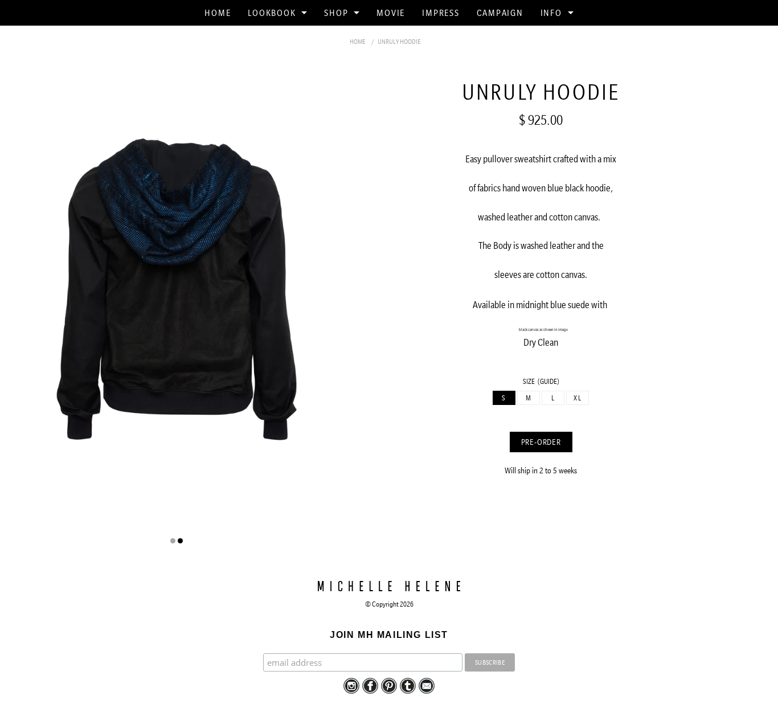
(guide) (548, 381)
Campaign (500, 12)
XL (578, 398)
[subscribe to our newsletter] (426, 685)
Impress (440, 12)
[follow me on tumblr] (407, 685)
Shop (336, 12)
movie (390, 12)
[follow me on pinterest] (389, 685)
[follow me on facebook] (370, 685)
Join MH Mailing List (389, 635)
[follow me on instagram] (351, 685)
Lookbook (272, 12)
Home (217, 12)
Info (551, 12)
